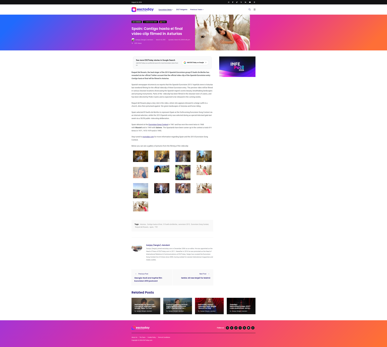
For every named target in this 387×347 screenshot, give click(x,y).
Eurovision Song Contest (158, 124)
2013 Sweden (137, 22)
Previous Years (196, 9)
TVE (156, 227)
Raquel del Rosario (141, 227)
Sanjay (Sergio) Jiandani (158, 245)
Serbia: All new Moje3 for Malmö (195, 278)
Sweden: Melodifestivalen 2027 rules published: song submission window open (240, 308)
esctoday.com (148, 137)
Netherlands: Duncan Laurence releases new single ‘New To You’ (145, 306)
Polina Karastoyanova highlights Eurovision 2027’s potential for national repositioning (176, 307)
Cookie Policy (152, 337)
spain (151, 227)
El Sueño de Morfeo (170, 224)
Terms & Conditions (164, 337)
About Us (134, 337)
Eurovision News (165, 9)
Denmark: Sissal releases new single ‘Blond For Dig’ (207, 306)
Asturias (143, 224)
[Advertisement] (237, 94)
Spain (164, 22)
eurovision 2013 (184, 224)
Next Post (202, 274)
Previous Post (143, 274)
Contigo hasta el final (154, 224)
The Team (142, 337)
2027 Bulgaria (181, 9)
